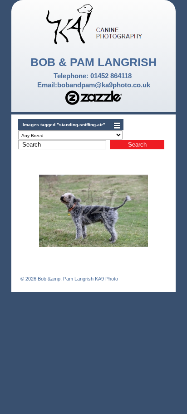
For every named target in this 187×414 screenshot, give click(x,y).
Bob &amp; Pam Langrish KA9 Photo (77, 278)
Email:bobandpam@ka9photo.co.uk (93, 85)
